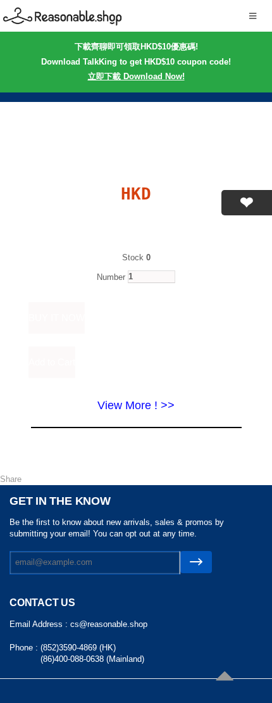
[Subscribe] (196, 562)
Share (11, 479)
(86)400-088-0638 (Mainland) (92, 659)
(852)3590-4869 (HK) (78, 647)
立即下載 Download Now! (136, 76)
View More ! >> (136, 405)
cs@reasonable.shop (108, 624)
